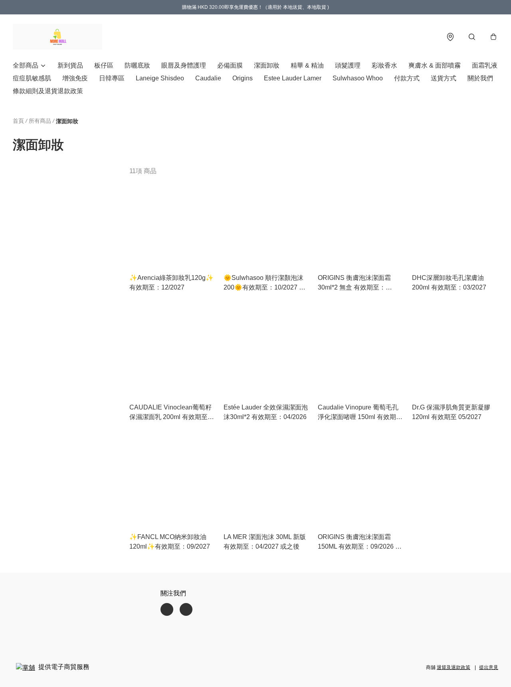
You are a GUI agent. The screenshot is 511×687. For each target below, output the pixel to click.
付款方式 (407, 78)
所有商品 (40, 121)
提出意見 (488, 667)
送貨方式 (443, 78)
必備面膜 (230, 65)
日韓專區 (112, 78)
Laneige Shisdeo (160, 78)
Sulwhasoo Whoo (358, 78)
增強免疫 (75, 78)
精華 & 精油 (307, 65)
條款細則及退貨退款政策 (48, 91)
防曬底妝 (137, 65)
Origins (242, 78)
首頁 (18, 121)
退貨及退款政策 (453, 667)
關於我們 (480, 78)
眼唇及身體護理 (183, 65)
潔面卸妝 (266, 65)
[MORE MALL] (57, 37)
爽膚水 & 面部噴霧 (434, 65)
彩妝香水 (384, 65)
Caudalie (208, 78)
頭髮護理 (347, 65)
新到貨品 (70, 65)
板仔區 (103, 65)
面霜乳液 (484, 65)
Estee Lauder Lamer (292, 78)
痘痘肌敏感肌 (32, 78)
